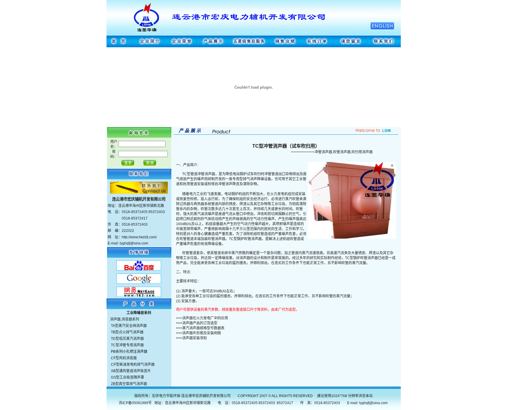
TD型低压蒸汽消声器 (127, 339)
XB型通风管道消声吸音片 (131, 371)
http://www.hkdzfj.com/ (139, 237)
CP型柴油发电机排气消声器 (133, 364)
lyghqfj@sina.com (373, 403)
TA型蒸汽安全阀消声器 (129, 326)
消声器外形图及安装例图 (201, 333)
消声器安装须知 (194, 338)
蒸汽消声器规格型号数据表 (203, 328)
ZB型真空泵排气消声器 (129, 384)
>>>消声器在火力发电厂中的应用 (202, 318)
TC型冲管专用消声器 (127, 345)
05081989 (140, 403)
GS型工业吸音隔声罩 (127, 377)
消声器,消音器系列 (124, 319)
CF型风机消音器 (124, 358)
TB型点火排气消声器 (127, 332)
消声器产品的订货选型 (199, 323)
